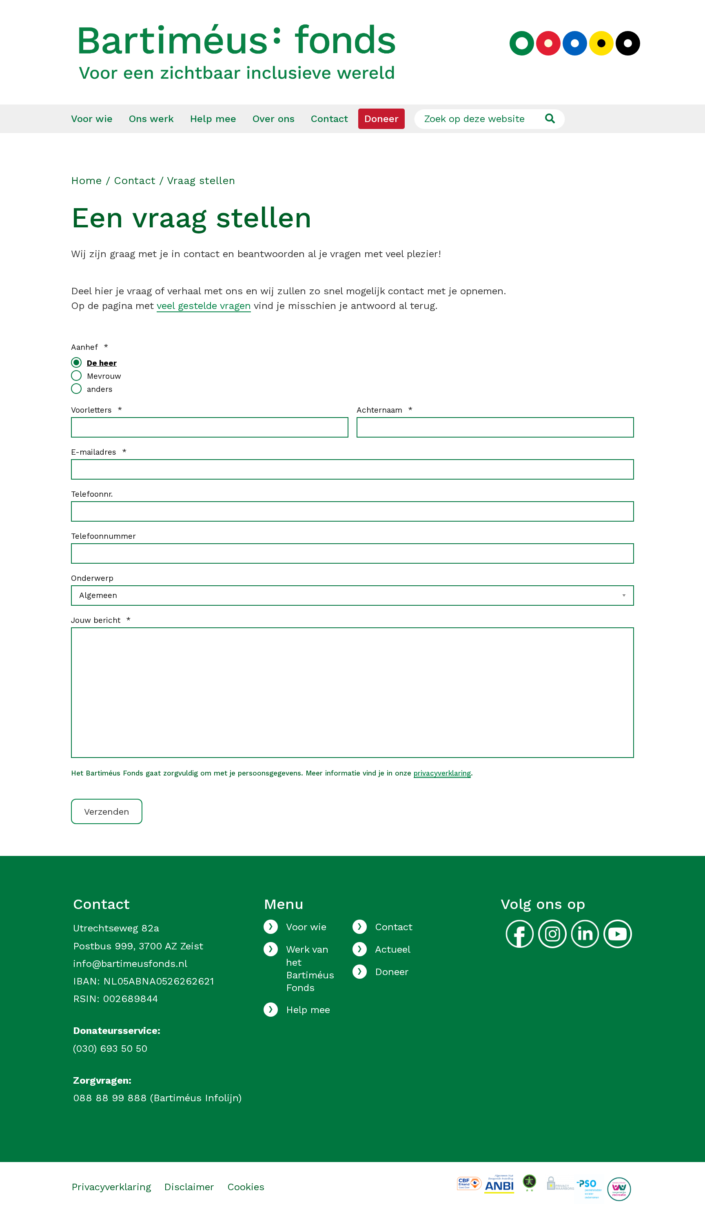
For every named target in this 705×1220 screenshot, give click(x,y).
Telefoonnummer (103, 536)
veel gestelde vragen (204, 305)
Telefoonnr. (92, 494)
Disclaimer (189, 1187)
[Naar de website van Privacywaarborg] (559, 1181)
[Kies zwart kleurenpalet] (628, 43)
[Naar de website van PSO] (589, 1189)
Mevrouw (104, 376)
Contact (329, 118)
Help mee (213, 118)
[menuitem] (92, 119)
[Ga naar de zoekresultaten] (550, 119)
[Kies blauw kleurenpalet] (575, 43)
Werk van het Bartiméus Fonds (310, 968)
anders (100, 389)
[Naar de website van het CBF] (469, 1183)
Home (86, 180)
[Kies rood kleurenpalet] (548, 43)
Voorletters (96, 410)
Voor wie (92, 118)
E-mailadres (98, 452)
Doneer (381, 118)
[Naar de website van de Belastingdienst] (499, 1183)
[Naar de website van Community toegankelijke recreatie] (619, 1189)
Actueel (392, 949)
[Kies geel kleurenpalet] (601, 43)
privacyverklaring (442, 773)
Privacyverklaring (111, 1187)
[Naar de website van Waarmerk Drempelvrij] (529, 1182)
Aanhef (89, 347)
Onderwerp (92, 578)
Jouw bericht (101, 620)
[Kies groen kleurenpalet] (522, 43)
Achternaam (384, 410)
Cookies (245, 1187)
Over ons (274, 118)
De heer (102, 363)
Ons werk (151, 118)
